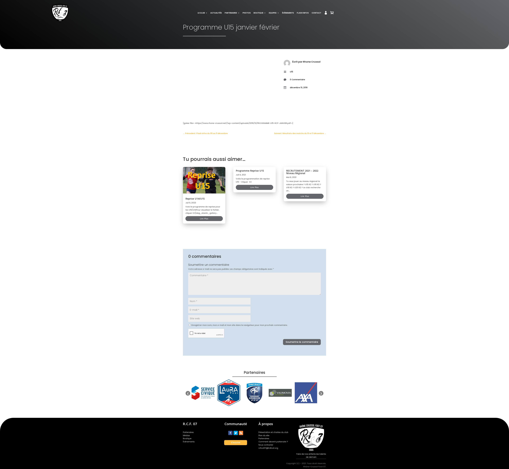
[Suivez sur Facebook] (230, 433)
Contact (316, 13)
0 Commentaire (297, 79)
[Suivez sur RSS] (241, 433)
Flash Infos (303, 13)
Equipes (273, 13)
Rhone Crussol (312, 61)
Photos (247, 13)
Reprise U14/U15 (195, 198)
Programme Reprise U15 (250, 170)
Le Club (201, 13)
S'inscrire (235, 442)
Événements (288, 13)
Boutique (258, 13)
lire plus (204, 218)
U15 (291, 71)
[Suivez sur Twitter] (236, 433)
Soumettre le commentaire (302, 342)
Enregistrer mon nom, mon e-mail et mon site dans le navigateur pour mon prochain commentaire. (239, 325)
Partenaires (231, 13)
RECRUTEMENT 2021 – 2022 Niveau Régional (302, 172)
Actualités (216, 13)
